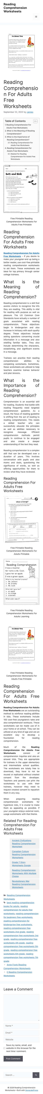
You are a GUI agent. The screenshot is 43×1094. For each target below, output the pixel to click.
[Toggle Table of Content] (34, 121)
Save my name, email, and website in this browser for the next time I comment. (21, 1048)
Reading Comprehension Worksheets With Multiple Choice (24, 873)
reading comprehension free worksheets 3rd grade (21, 935)
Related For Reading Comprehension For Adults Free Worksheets (23, 156)
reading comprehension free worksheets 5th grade (21, 946)
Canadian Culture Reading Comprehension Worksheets (24, 854)
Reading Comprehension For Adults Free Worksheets (18, 126)
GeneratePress (31, 1090)
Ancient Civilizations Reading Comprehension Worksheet (24, 843)
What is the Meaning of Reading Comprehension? (21, 132)
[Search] (36, 1075)
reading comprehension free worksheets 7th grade (21, 957)
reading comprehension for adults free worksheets (18, 910)
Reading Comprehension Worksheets (15, 7)
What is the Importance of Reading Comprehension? (18, 138)
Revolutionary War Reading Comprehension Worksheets (24, 884)
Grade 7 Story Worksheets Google (21, 864)
